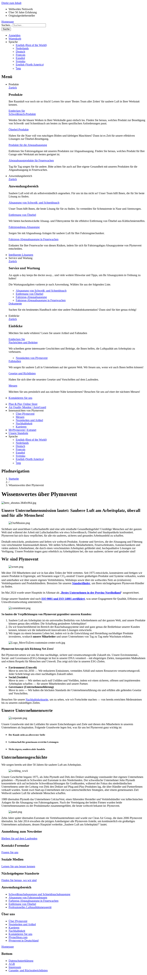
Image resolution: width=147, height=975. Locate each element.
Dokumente (15, 303)
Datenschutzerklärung (21, 960)
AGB (12, 963)
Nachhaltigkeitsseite (37, 699)
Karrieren (21, 426)
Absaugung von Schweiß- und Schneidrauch (34, 202)
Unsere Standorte (18, 433)
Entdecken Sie (17, 110)
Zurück (13, 87)
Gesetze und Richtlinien (22, 373)
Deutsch (20, 51)
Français (20, 54)
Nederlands (22, 48)
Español (20, 58)
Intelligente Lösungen (21, 254)
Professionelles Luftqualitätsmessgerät (30, 907)
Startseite (14, 478)
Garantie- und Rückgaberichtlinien (28, 970)
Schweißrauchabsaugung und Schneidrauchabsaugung (39, 894)
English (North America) (30, 64)
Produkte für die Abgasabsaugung (28, 145)
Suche (6, 29)
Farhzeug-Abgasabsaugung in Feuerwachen (33, 900)
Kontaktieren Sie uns (20, 397)
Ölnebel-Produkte (19, 129)
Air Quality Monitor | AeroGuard (27, 407)
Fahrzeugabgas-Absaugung (24, 227)
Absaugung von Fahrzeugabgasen (28, 897)
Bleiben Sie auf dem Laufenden (19, 838)
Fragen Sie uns (9, 852)
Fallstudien (15, 361)
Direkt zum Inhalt (11, 2)
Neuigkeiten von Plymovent (32, 357)
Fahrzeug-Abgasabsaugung (31, 297)
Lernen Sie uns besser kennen (18, 866)
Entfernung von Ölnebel (22, 214)
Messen (13, 385)
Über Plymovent (25, 413)
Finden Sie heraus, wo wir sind (19, 880)
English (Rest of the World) (31, 45)
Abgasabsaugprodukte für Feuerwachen (31, 160)
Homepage (7, 21)
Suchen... (6, 25)
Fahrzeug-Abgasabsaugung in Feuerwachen (33, 239)
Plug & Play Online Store (23, 404)
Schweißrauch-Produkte (22, 114)
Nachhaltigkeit (24, 423)
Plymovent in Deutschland (24, 940)
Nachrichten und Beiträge (23, 342)
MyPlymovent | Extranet (22, 429)
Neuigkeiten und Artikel (29, 420)
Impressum (15, 967)
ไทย (18, 68)
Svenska (20, 61)
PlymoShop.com (18, 937)
